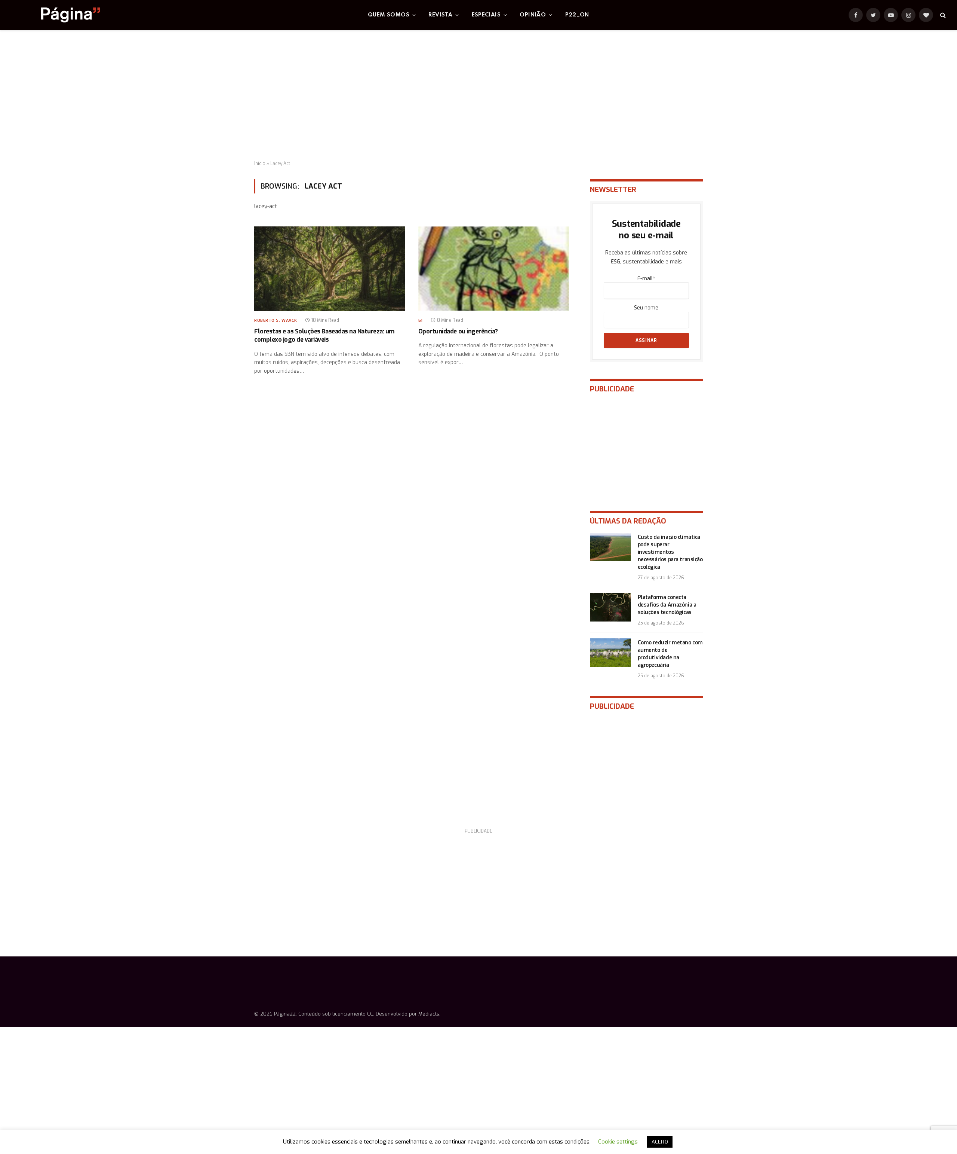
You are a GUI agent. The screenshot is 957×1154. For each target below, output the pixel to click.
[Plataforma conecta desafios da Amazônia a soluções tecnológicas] (610, 607)
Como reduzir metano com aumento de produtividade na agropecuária (670, 654)
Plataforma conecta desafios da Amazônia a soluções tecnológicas (667, 605)
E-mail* (646, 278)
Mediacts (428, 1014)
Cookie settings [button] (618, 1141)
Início (259, 164)
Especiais (486, 15)
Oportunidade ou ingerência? (458, 331)
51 (420, 320)
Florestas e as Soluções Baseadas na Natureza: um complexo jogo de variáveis (324, 335)
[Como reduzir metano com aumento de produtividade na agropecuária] (610, 652)
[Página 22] (55, 15)
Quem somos (388, 15)
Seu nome (646, 307)
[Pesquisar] (942, 15)
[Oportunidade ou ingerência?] (493, 268)
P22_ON (577, 15)
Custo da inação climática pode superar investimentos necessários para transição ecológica (670, 552)
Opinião (533, 15)
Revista (440, 15)
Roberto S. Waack (275, 320)
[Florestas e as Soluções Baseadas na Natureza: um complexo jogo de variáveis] (329, 268)
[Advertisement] (478, 95)
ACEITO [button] (660, 1142)
